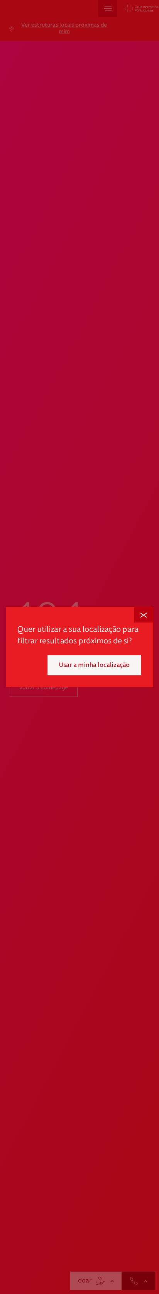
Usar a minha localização (94, 665)
